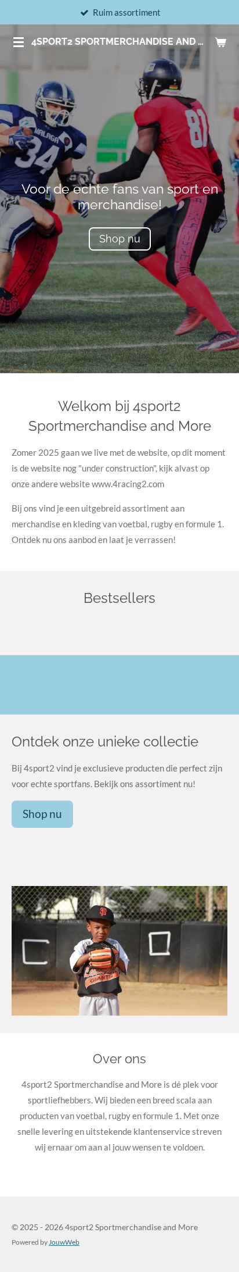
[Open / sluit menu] (18, 41)
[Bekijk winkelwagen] (220, 41)
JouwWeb (64, 1242)
